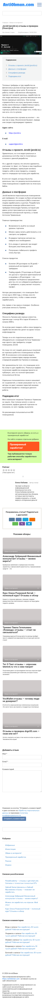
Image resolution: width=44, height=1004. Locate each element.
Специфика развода (16, 73)
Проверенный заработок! (18, 446)
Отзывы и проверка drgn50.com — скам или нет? (21, 732)
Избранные (10, 845)
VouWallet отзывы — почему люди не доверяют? (21, 699)
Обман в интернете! (13, 853)
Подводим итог (14, 76)
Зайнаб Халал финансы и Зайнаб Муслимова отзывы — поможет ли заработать (20, 889)
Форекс (8, 865)
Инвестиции (10, 849)
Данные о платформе (17, 69)
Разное (8, 861)
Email (5, 762)
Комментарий (8, 769)
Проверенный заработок (15, 857)
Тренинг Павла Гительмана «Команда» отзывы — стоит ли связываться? (19, 630)
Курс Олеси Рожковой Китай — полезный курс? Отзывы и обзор (20, 594)
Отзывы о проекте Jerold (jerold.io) (22, 65)
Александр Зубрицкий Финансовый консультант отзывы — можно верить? (22, 558)
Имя (4, 754)
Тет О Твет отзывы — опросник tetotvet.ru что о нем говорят (19, 665)
